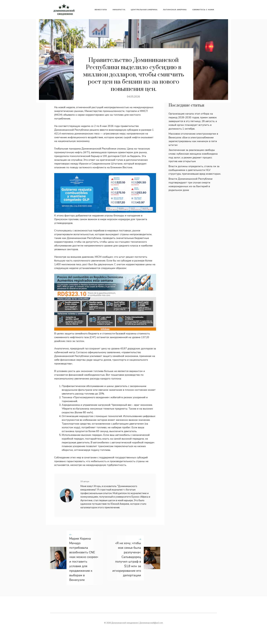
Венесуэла (101, 9)
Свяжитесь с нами (203, 9)
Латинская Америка (175, 9)
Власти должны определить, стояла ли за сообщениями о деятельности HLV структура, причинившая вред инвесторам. (195, 170)
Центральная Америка (144, 9)
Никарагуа (119, 9)
